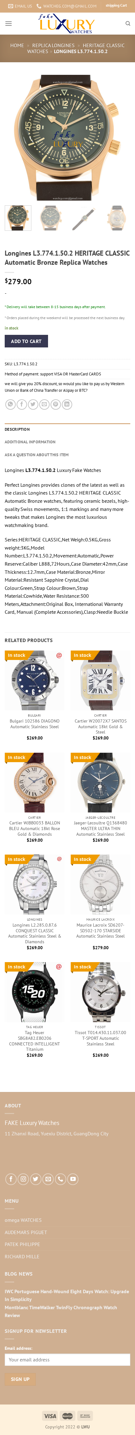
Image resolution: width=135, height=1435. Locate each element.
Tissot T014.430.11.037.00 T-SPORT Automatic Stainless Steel (100, 1038)
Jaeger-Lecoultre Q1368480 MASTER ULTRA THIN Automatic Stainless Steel (100, 828)
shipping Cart (116, 5)
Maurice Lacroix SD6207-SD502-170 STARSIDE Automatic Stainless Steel (100, 930)
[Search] (128, 24)
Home (17, 45)
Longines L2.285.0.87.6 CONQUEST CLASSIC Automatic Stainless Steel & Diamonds (34, 933)
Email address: (18, 1348)
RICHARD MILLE (22, 1256)
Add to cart (26, 341)
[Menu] (8, 23)
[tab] (67, 429)
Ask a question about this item (37, 454)
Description (17, 429)
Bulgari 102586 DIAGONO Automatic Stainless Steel (35, 723)
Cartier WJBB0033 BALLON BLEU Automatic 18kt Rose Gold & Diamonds (34, 828)
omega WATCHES (23, 1220)
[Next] (120, 137)
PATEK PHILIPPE (22, 1244)
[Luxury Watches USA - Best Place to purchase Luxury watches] (68, 24)
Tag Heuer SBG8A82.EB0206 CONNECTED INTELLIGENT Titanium (34, 1041)
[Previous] (15, 137)
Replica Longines (53, 45)
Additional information (30, 442)
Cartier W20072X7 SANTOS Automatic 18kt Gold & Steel (101, 726)
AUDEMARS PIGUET (26, 1232)
